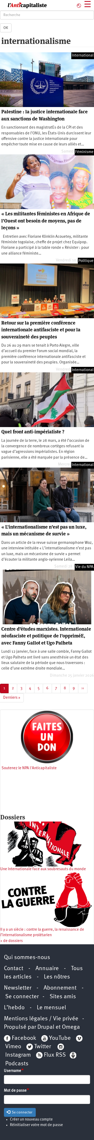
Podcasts (16, 1064)
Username (12, 1071)
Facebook (23, 1038)
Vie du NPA (84, 567)
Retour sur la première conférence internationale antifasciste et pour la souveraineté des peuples (40, 330)
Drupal (45, 1027)
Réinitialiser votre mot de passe (36, 1125)
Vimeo (13, 1047)
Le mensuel (51, 1008)
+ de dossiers (11, 941)
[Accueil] (23, 5)
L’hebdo (14, 1008)
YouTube (59, 1038)
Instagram (18, 1055)
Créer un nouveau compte (31, 1120)
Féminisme (84, 152)
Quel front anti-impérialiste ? (32, 432)
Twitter (42, 1047)
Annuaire (47, 969)
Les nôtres (57, 977)
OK (5, 28)
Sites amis (63, 997)
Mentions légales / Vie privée (41, 1019)
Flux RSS (55, 1055)
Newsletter (17, 988)
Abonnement (60, 988)
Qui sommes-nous (27, 958)
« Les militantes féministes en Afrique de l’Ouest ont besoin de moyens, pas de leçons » (45, 221)
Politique (85, 261)
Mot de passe (15, 1091)
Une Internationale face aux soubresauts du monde (43, 869)
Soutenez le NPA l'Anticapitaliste (29, 768)
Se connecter (22, 997)
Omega (71, 1027)
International (82, 56)
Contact (13, 969)
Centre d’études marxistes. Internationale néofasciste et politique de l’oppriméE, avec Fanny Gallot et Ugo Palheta (46, 636)
